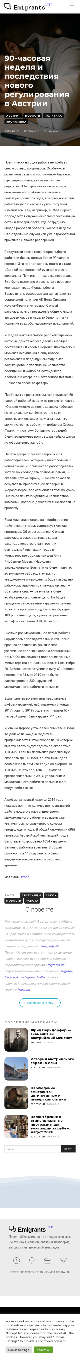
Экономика (16, 121)
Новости (32, 115)
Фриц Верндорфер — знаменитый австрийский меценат (51, 1034)
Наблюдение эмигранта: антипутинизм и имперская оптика (48, 1094)
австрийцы (31, 895)
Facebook (11, 977)
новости (13, 900)
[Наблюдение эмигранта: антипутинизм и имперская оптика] (16, 1098)
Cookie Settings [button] (18, 1350)
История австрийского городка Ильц (52, 1061)
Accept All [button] (43, 1350)
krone (25, 877)
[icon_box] (17, 1267)
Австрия (13, 115)
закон (51, 895)
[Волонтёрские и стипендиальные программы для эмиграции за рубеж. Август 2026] (16, 1126)
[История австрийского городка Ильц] (16, 1069)
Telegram (65, 971)
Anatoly (33, 131)
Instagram (27, 977)
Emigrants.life (49, 946)
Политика (53, 115)
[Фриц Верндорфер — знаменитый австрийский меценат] (16, 1040)
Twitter (40, 977)
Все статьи (38, 1067)
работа (32, 900)
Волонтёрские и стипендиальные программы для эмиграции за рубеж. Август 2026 (50, 1124)
